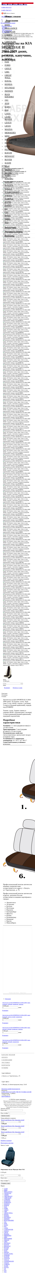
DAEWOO (9, 48)
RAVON (8, 153)
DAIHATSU (9, 52)
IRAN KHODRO (9, 95)
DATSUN (9, 55)
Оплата (5, 1057)
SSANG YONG (8, 174)
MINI (7, 136)
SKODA (8, 169)
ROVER (8, 159)
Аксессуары (10, 227)
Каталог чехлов (8, 1055)
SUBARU (9, 179)
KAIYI (8, 107)
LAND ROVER (8, 118)
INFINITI (9, 91)
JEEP (7, 103)
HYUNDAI (9, 88)
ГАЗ (6, 212)
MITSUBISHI (9, 139)
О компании (7, 1060)
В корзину (5, 1010)
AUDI (6, 1188)
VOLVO (8, 195)
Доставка (6, 1062)
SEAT (7, 166)
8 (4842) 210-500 (26, 1092)
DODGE (8, 58)
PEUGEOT (9, 149)
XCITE (8, 202)
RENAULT (9, 156)
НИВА (8, 215)
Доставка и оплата (14, 231)
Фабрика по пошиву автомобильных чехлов (14, 4)
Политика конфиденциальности (11, 1089)
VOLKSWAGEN (9, 192)
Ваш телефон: (5, 1113)
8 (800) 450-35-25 (6, 7)
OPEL (7, 146)
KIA (6, 110)
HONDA (8, 84)
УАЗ (6, 222)
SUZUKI (8, 182)
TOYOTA (9, 185)
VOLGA (8, 189)
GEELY (8, 68)
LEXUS (8, 122)
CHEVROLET (9, 38)
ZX (6, 209)
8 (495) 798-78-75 (6, 10)
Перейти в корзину (6, 1140)
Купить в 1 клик (17, 687)
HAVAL (8, 81)
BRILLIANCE (9, 28)
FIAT (7, 62)
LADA (8, 113)
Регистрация (12, 20)
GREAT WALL (8, 76)
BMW (7, 25)
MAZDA (8, 129)
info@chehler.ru (6, 1096)
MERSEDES (9, 133)
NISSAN (8, 143)
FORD (7, 65)
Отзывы (5, 1068)
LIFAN (8, 126)
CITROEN (9, 45)
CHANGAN (9, 31)
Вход (8, 16)
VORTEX (9, 199)
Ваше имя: (4, 1110)
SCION (8, 163)
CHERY (8, 35)
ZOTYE (8, 205)
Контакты (6, 1065)
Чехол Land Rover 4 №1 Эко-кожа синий (12, 1120)
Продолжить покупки (7, 1143)
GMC (7, 72)
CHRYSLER (9, 41)
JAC (6, 100)
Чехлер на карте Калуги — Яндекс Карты (17, 992)
